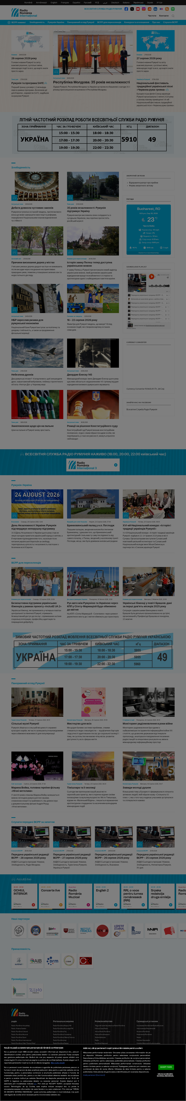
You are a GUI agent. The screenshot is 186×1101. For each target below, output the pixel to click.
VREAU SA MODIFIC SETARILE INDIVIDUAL (165, 1075)
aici (35, 1084)
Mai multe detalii (58, 1063)
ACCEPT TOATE (166, 1067)
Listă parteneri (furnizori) (94, 1075)
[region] (93, 1072)
